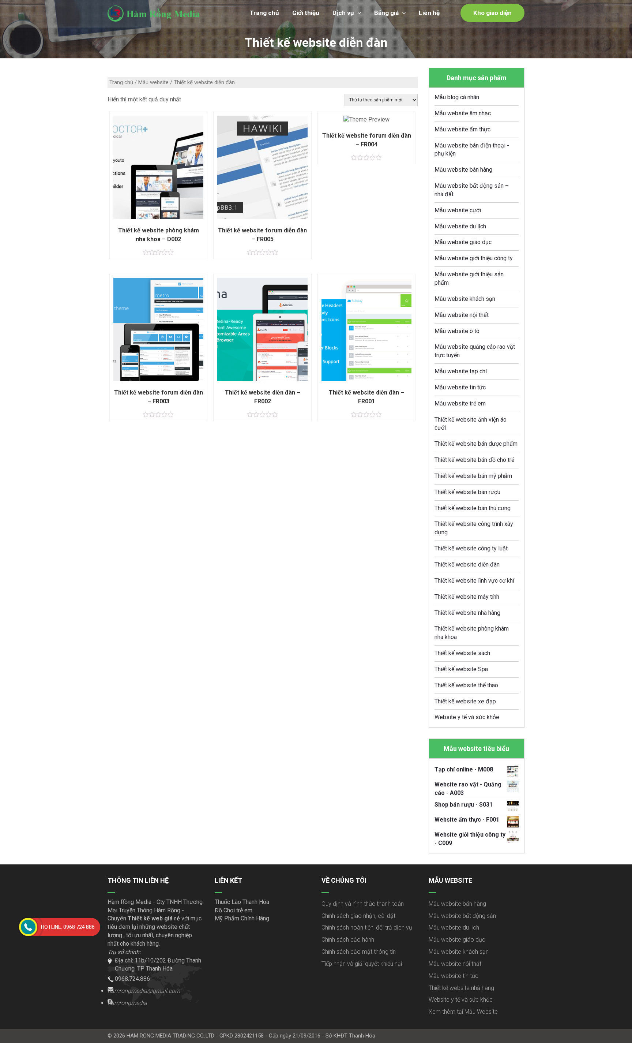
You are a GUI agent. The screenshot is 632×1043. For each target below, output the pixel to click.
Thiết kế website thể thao (466, 685)
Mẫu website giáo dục (463, 242)
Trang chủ (264, 12)
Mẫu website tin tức (460, 387)
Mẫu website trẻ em (460, 403)
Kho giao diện (492, 12)
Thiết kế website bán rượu (467, 492)
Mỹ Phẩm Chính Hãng (242, 918)
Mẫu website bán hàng (463, 169)
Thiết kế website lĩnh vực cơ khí (474, 580)
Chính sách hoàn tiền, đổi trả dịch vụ (366, 927)
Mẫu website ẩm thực (462, 129)
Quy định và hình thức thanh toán (362, 903)
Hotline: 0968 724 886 (68, 927)
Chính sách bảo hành (347, 939)
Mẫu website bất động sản (462, 915)
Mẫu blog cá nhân (456, 97)
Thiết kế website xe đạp (465, 701)
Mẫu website (153, 82)
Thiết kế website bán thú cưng (472, 508)
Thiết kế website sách (462, 653)
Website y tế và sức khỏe (466, 717)
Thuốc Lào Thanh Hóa (242, 901)
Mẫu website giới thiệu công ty (473, 258)
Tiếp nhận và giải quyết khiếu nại (361, 963)
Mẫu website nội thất (461, 314)
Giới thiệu (305, 12)
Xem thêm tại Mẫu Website (463, 1011)
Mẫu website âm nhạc (462, 113)
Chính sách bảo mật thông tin (358, 951)
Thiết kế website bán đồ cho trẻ (474, 459)
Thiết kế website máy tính (466, 596)
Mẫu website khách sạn (464, 298)
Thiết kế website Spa (461, 669)
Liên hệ (429, 12)
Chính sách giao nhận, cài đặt (358, 915)
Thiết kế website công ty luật (471, 548)
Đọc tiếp (367, 122)
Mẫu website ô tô (456, 331)
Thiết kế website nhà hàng (467, 612)
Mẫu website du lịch (460, 226)
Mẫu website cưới (457, 210)
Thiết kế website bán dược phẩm (476, 443)
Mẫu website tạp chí (460, 371)
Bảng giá (386, 12)
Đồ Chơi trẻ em (233, 910)
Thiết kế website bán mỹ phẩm (473, 475)
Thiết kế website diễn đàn (467, 564)
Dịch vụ (343, 12)
